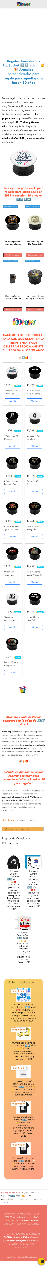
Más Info (12, 400)
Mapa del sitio (11, 1257)
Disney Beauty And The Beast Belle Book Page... (35, 242)
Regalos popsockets (12, 255)
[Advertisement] (23, 28)
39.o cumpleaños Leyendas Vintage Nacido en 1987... (13, 242)
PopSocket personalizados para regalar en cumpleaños (23, 829)
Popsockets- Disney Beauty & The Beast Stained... (35, 297)
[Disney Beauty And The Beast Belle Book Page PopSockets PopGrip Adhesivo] (35, 222)
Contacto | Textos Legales (27, 1257)
